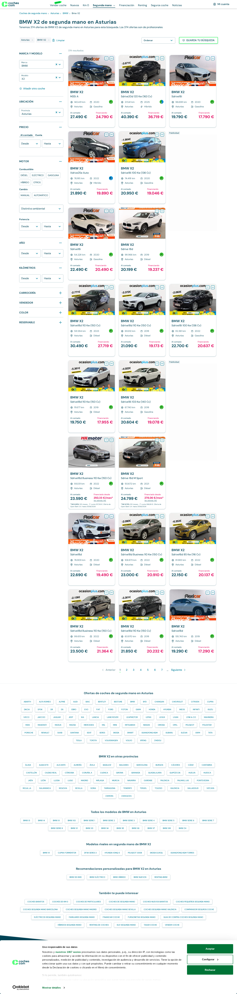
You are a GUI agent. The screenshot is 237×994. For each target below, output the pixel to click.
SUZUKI (184, 732)
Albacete (44, 765)
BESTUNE (118, 701)
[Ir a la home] (10, 4)
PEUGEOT (190, 725)
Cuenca (104, 772)
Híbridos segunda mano (69, 925)
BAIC (88, 701)
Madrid (84, 780)
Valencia (174, 788)
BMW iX (56, 820)
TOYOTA (93, 740)
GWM (138, 709)
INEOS (182, 709)
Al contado (26, 135)
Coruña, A (87, 772)
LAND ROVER (112, 717)
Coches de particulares (88, 901)
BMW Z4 (182, 828)
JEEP (71, 717)
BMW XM (167, 828)
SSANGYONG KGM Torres (182, 852)
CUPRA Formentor (67, 852)
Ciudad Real (51, 772)
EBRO (73, 709)
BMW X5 (120, 828)
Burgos (159, 765)
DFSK (40, 709)
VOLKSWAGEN (111, 740)
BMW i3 (26, 820)
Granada (135, 772)
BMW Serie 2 (109, 820)
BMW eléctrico (97, 877)
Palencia (164, 780)
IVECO (26, 717)
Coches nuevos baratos (155, 901)
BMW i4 (41, 820)
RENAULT (45, 732)
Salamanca (45, 788)
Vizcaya (210, 788)
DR (51, 709)
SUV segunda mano (126, 925)
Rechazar (210, 970)
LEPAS (148, 717)
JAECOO (41, 717)
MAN (27, 725)
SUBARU (169, 732)
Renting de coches (99, 925)
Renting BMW (161, 877)
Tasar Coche (150, 925)
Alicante (61, 765)
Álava (28, 765)
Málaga (100, 780)
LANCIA (95, 717)
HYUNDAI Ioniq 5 (112, 852)
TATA (210, 732)
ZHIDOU (157, 740)
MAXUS (58, 725)
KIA (82, 717)
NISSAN (146, 725)
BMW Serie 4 (148, 820)
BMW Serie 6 (188, 820)
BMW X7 (151, 828)
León (43, 780)
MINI (115, 725)
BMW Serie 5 (168, 820)
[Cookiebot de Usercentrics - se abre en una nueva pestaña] (21, 987)
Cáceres (175, 765)
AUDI (75, 701)
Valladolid (192, 788)
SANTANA (74, 732)
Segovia (63, 788)
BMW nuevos (140, 877)
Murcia (115, 780)
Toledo (158, 788)
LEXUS (162, 717)
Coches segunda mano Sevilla (120, 909)
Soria (93, 788)
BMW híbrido (119, 877)
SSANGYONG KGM (150, 732)
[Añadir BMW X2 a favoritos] (106, 58)
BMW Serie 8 (57, 828)
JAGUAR (57, 717)
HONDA (152, 709)
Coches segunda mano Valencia (160, 909)
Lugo (70, 780)
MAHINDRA (209, 717)
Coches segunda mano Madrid (81, 909)
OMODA (161, 725)
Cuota (38, 135)
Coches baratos (35, 901)
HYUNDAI (167, 709)
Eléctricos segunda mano (47, 917)
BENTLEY (102, 701)
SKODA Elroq (156, 852)
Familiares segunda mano (82, 917)
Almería (78, 765)
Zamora (109, 796)
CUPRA (210, 701)
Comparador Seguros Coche (199, 909)
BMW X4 (105, 828)
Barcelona (142, 765)
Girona (119, 772)
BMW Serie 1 (89, 820)
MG (103, 725)
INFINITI (196, 709)
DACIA (27, 709)
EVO (86, 709)
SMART (130, 732)
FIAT (98, 709)
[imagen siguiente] (112, 70)
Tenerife (127, 788)
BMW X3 (89, 828)
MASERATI (42, 725)
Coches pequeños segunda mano (193, 901)
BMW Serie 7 (208, 820)
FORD (110, 709)
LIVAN (175, 717)
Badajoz (107, 765)
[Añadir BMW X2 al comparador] (112, 58)
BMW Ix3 (72, 820)
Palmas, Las (183, 780)
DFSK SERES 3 (90, 852)
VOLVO (129, 740)
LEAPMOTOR (132, 717)
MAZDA (72, 725)
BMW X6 (135, 828)
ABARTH (27, 701)
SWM (197, 732)
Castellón (31, 772)
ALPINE (62, 701)
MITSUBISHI (130, 725)
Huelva (191, 772)
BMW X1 (74, 828)
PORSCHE (29, 732)
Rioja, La (27, 788)
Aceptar (210, 948)
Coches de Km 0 (60, 901)
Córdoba (69, 772)
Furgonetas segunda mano (141, 917)
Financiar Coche (111, 917)
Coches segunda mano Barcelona (40, 909)
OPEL (175, 725)
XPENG (143, 740)
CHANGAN (159, 701)
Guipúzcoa (175, 772)
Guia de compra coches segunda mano (183, 917)
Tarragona (109, 788)
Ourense (148, 780)
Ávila (92, 765)
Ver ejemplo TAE (100, 501)
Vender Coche (172, 925)
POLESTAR (207, 725)
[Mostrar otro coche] (91, 84)
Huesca (207, 772)
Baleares (123, 765)
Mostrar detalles (51, 987)
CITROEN (195, 701)
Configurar (208, 959)
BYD (145, 701)
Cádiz (191, 765)
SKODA (116, 732)
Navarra (131, 780)
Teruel (143, 788)
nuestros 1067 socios (68, 952)
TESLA (79, 740)
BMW (132, 701)
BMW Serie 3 (129, 820)
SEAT (89, 732)
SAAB (59, 732)
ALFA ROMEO (45, 701)
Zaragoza (126, 796)
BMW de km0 (75, 877)
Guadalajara (155, 772)
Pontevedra (203, 780)
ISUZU (210, 709)
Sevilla (78, 788)
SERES (102, 732)
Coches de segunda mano (122, 901)
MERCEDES (89, 725)
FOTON (124, 709)
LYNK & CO (191, 717)
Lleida (57, 780)
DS (62, 709)
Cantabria (207, 765)
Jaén (30, 780)
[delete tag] (32, 40)
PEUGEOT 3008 (135, 852)
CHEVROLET (177, 701)
